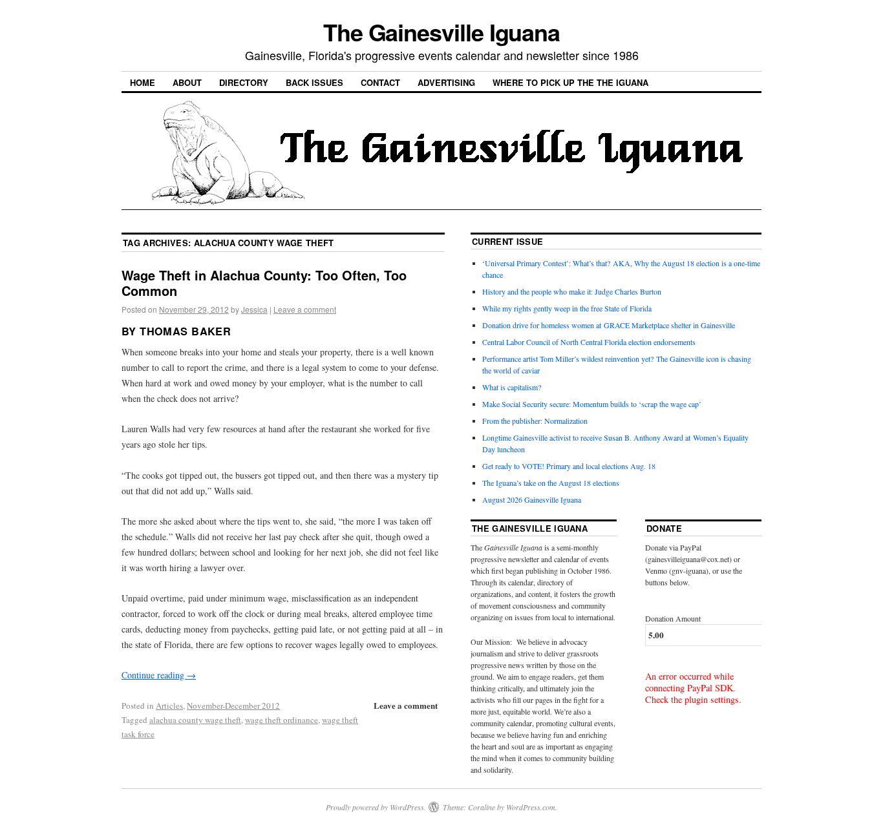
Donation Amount (673, 618)
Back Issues (314, 82)
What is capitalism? (511, 387)
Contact (380, 82)
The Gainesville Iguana (441, 31)
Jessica (254, 309)
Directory (243, 82)
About (187, 82)
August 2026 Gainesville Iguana (531, 499)
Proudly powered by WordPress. (376, 807)
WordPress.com (530, 807)
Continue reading (159, 675)
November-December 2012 (233, 705)
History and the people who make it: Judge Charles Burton (571, 291)
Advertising (446, 82)
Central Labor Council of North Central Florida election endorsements (589, 342)
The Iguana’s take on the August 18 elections (550, 482)
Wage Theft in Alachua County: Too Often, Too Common (264, 283)
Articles (169, 705)
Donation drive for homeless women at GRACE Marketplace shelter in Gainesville (608, 325)
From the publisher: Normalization (535, 420)
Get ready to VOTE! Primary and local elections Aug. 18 (568, 466)
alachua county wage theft (195, 720)
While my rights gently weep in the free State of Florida (569, 308)
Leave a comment (304, 309)
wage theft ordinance (281, 720)
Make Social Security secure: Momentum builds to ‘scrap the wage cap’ (591, 404)
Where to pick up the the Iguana (570, 82)
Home (142, 82)
